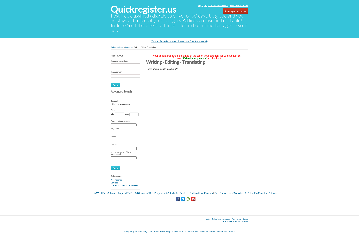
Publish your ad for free (235, 11)
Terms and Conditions (207, 231)
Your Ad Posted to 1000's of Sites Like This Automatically (179, 41)
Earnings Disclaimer (179, 231)
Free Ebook (220, 193)
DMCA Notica (153, 231)
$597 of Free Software (105, 193)
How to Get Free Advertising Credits (235, 221)
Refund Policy (165, 231)
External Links (193, 231)
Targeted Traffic (125, 193)
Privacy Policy (129, 231)
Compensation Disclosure (226, 231)
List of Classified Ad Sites (240, 193)
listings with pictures (121, 104)
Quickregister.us (144, 9)
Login (200, 5)
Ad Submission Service (175, 193)
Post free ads (236, 219)
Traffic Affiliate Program (201, 193)
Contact (245, 219)
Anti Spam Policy (141, 231)
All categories (116, 179)
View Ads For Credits (239, 5)
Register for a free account (216, 5)
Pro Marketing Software (265, 193)
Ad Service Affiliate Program (149, 193)
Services (114, 182)
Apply (115, 85)
